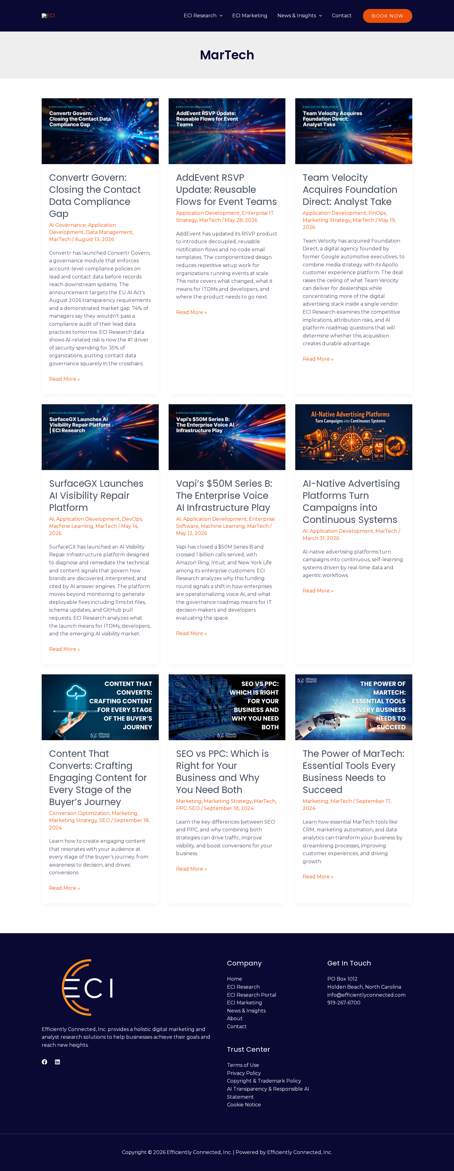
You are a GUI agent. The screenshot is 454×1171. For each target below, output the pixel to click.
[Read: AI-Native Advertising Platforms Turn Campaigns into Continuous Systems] (353, 437)
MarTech (60, 239)
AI (51, 519)
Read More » (64, 378)
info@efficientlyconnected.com (366, 995)
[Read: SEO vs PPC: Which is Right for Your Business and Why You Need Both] (227, 707)
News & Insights (296, 16)
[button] (219, 16)
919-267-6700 (343, 1003)
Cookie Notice (244, 1105)
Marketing (124, 813)
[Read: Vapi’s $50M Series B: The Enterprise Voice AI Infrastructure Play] (227, 437)
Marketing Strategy (327, 220)
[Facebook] (44, 1062)
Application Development (208, 213)
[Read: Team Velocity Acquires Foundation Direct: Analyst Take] (353, 131)
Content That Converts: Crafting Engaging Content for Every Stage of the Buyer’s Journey (98, 777)
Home (234, 979)
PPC (181, 808)
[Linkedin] (57, 1062)
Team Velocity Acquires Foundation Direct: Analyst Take (350, 189)
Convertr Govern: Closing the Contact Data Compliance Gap (95, 195)
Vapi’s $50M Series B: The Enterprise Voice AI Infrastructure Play (224, 495)
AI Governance (67, 225)
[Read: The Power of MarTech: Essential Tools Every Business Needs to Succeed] (353, 707)
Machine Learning (71, 526)
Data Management (109, 232)
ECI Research (200, 16)
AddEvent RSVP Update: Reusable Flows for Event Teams (226, 189)
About (235, 1018)
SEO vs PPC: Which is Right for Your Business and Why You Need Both (222, 771)
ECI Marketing (249, 16)
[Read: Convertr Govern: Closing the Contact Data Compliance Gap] (100, 131)
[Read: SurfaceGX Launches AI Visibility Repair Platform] (100, 437)
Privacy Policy (244, 1073)
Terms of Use (243, 1065)
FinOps (377, 213)
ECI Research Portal (251, 995)
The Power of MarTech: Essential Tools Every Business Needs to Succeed (353, 771)
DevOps (132, 519)
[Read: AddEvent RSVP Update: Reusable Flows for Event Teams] (227, 131)
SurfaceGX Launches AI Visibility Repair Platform (96, 495)
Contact (342, 16)
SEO (104, 820)
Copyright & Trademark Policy (264, 1081)
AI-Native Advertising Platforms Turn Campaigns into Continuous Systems (351, 501)
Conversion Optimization (79, 813)
